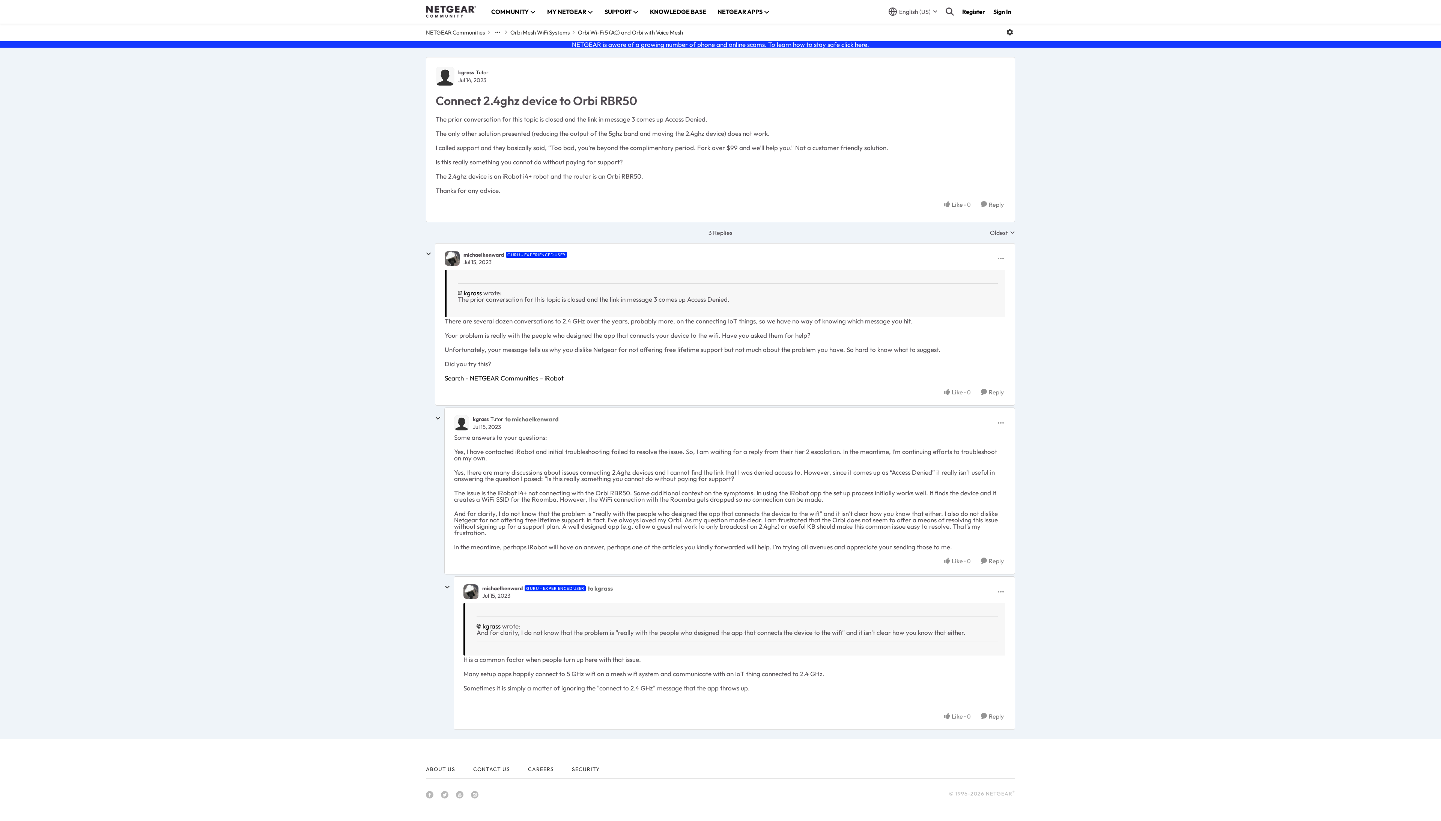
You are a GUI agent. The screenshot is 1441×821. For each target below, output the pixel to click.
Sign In (1002, 11)
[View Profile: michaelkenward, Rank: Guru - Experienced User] (452, 258)
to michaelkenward (532, 419)
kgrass (466, 72)
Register (973, 11)
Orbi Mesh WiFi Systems (540, 32)
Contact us (491, 769)
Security (586, 769)
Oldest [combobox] (1002, 233)
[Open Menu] (1010, 32)
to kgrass (600, 588)
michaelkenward (483, 254)
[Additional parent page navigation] (497, 32)
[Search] (949, 11)
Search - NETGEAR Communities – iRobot (504, 378)
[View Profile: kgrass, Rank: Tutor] (445, 76)
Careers (541, 769)
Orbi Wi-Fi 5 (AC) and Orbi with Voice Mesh (630, 32)
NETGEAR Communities (455, 32)
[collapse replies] (428, 254)
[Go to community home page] (451, 12)
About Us (440, 769)
